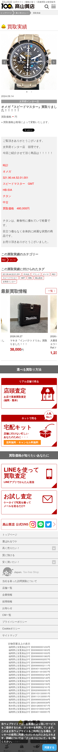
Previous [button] (4, 61)
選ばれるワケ (9, 541)
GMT (23, 277)
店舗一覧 (7, 588)
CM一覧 (6, 615)
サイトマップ (9, 635)
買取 (30, 277)
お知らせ (7, 608)
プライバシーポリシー (14, 621)
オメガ (13, 259)
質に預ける (8, 555)
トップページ (6, 12)
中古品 (26, 274)
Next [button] (53, 61)
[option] (29, 62)
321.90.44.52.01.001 (11, 274)
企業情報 (7, 594)
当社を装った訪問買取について (19, 581)
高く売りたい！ (22, 12)
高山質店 (39, 277)
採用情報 (7, 601)
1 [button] (26, 91)
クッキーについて (36, 738)
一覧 (50, 291)
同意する (49, 747)
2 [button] (31, 91)
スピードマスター (10, 277)
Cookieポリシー (11, 628)
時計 (4, 259)
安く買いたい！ (11, 562)
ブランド (36, 274)
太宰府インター (9, 281)
